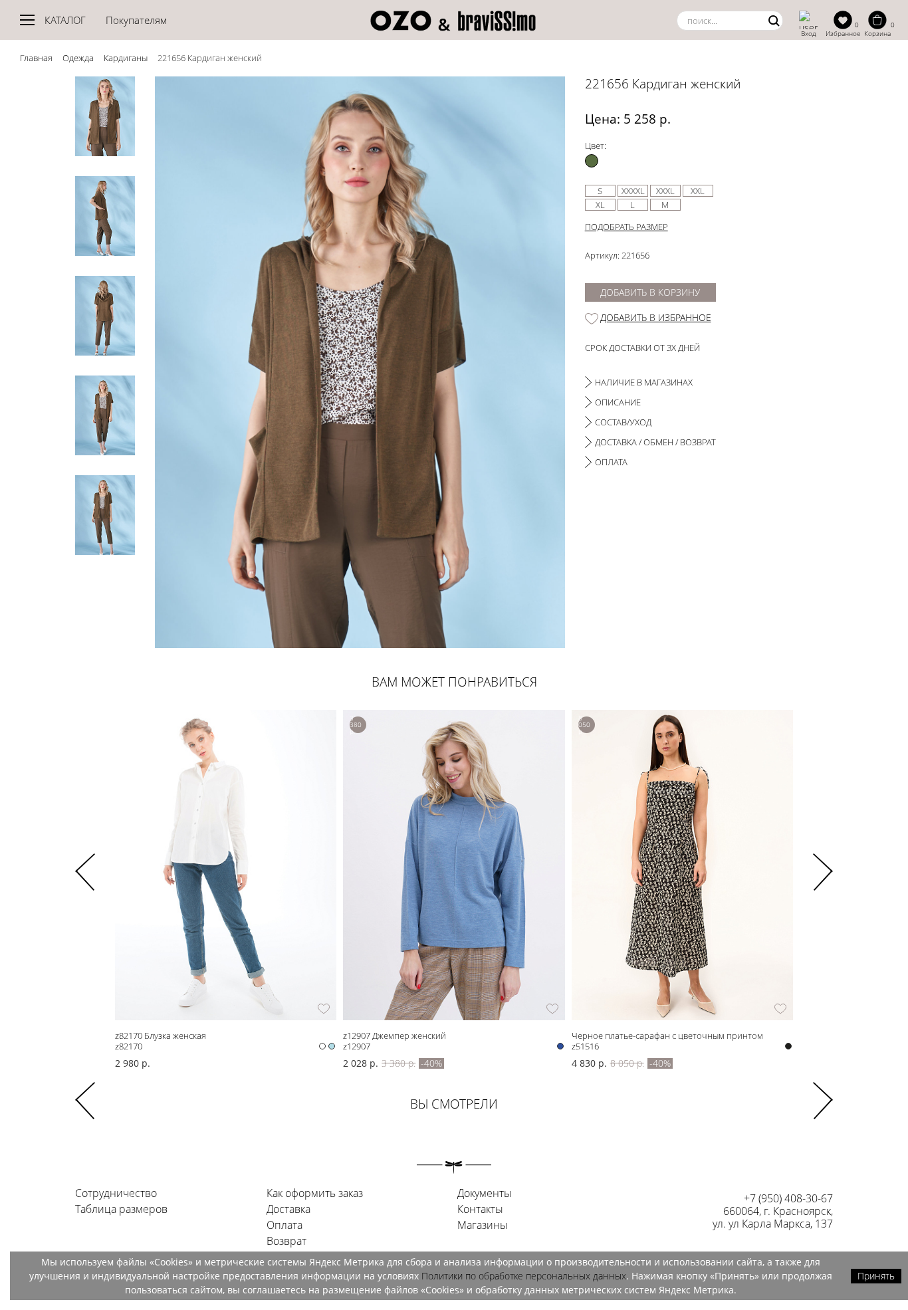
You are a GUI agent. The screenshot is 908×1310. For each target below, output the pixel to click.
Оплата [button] (611, 462)
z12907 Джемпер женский (394, 1035)
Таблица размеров (121, 1209)
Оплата (284, 1225)
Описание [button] (618, 402)
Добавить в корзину (650, 292)
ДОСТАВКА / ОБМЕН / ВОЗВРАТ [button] (655, 442)
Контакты (480, 1209)
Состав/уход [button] (623, 422)
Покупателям (136, 20)
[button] (823, 863)
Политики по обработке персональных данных (523, 1275)
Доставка (288, 1209)
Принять (876, 1275)
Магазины (482, 1225)
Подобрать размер (626, 227)
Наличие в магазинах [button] (644, 382)
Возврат (286, 1241)
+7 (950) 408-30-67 (788, 1198)
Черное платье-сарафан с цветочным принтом (667, 1035)
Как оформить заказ (315, 1193)
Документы (484, 1193)
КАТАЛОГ (65, 20)
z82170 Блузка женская (160, 1035)
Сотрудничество (116, 1193)
